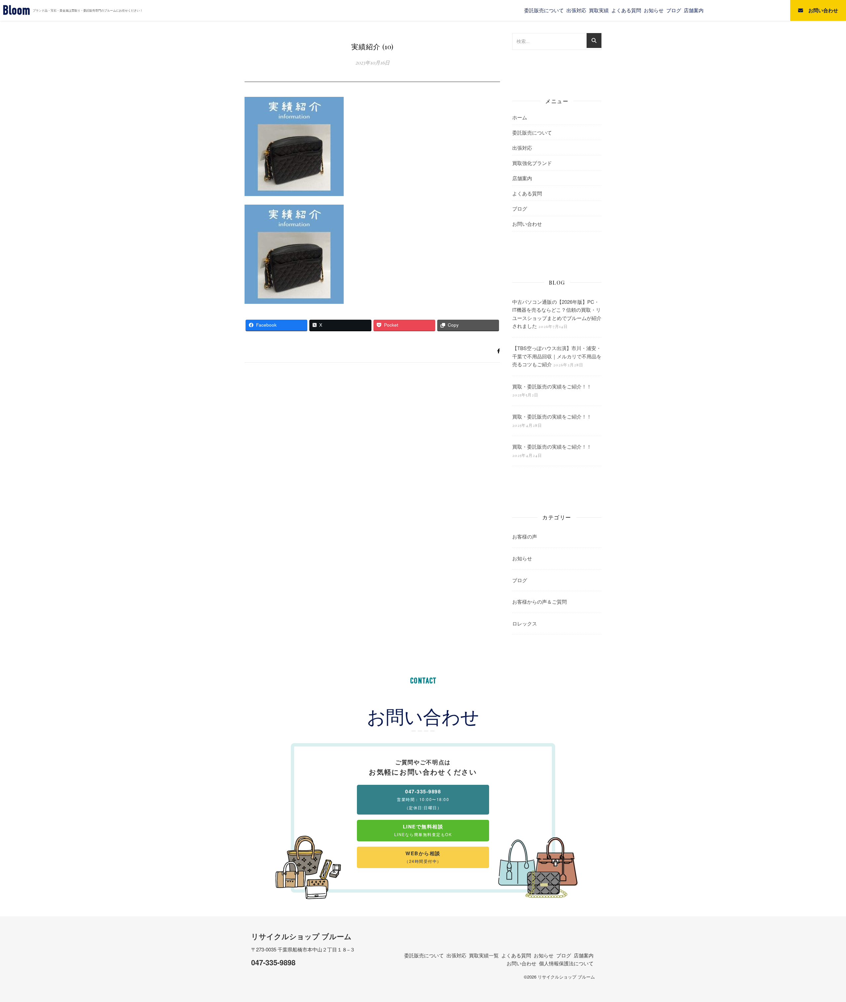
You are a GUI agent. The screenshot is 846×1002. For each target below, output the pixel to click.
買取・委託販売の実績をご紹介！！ (552, 386)
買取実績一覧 (484, 955)
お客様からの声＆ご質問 (539, 601)
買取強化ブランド (532, 162)
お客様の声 (524, 536)
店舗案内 (694, 10)
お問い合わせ (527, 223)
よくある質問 (626, 10)
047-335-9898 (273, 962)
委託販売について (544, 10)
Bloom (16, 10)
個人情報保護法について (566, 963)
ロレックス (524, 623)
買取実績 (599, 10)
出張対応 (576, 10)
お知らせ (654, 10)
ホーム (519, 117)
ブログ (673, 10)
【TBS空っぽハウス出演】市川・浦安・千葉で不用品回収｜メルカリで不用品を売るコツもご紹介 (556, 356)
